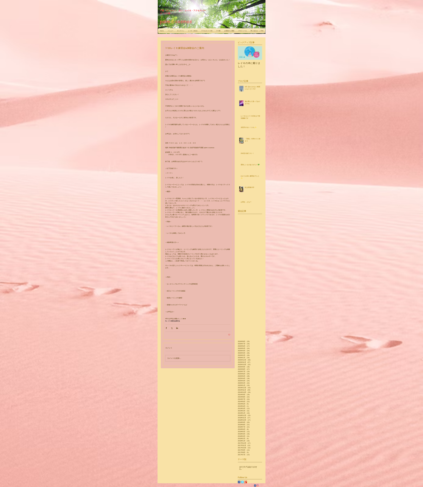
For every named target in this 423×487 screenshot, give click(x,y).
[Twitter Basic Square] (242, 482)
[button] (170, 30)
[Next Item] (259, 53)
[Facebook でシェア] (166, 328)
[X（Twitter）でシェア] (172, 328)
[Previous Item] (241, 53)
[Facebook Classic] (255, 485)
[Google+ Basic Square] (245, 482)
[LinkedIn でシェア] (177, 328)
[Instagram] (257, 485)
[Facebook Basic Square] (239, 482)
